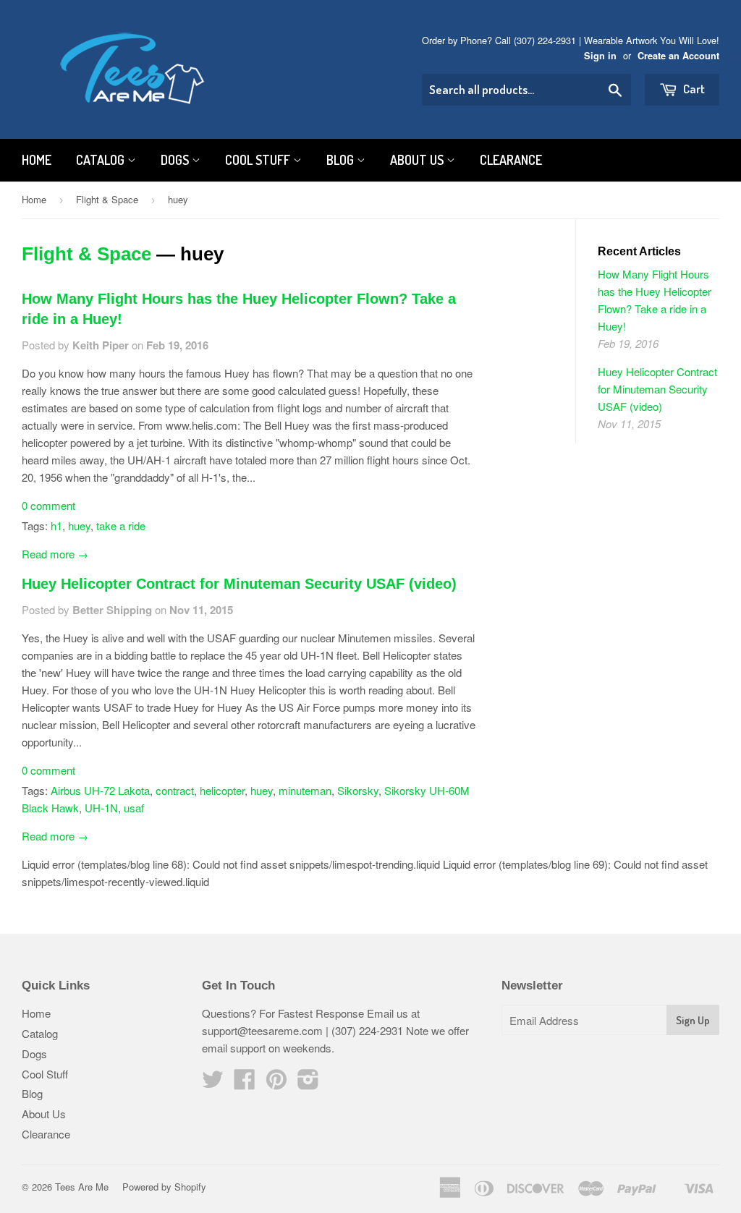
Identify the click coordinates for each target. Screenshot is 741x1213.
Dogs (176, 160)
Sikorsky (357, 790)
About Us (418, 160)
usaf (134, 807)
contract (175, 790)
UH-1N (101, 807)
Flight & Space (107, 199)
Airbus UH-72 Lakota (100, 790)
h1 (56, 525)
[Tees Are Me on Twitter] (213, 1083)
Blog (341, 160)
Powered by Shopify (164, 1186)
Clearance (511, 160)
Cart (693, 88)
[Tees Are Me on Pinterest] (276, 1083)
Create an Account (678, 55)
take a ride (120, 525)
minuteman (305, 790)
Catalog (101, 160)
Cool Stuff (259, 160)
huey (79, 525)
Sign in (600, 55)
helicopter (222, 790)
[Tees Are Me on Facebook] (244, 1083)
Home (36, 160)
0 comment (48, 505)
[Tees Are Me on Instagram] (308, 1083)
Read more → (55, 553)
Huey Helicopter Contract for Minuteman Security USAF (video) (239, 584)
